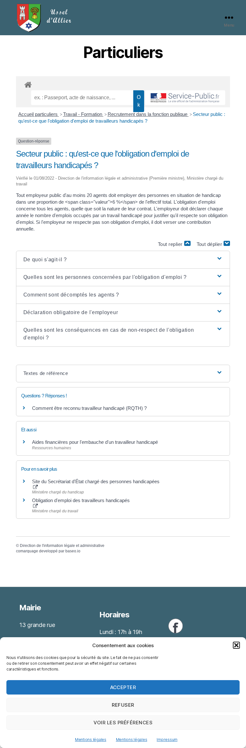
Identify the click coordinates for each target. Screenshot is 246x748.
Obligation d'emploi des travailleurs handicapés (81, 500)
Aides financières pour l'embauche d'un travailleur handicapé (95, 442)
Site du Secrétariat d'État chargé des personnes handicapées (96, 481)
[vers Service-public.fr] (185, 97)
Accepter (123, 687)
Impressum (167, 739)
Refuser (123, 705)
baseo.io (72, 551)
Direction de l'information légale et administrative (62, 545)
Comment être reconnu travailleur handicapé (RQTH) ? (89, 408)
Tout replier (171, 244)
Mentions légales (90, 739)
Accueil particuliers (38, 114)
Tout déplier (210, 244)
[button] (236, 645)
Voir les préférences (123, 723)
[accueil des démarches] (123, 83)
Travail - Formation (83, 114)
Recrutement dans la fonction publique (148, 114)
